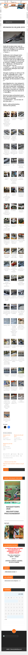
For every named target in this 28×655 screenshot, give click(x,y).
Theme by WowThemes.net (16, 649)
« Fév (5, 619)
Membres (8, 456)
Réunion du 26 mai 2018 (9, 462)
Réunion (17, 456)
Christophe (14, 454)
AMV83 (5, 469)
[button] (6, 119)
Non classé (12, 456)
